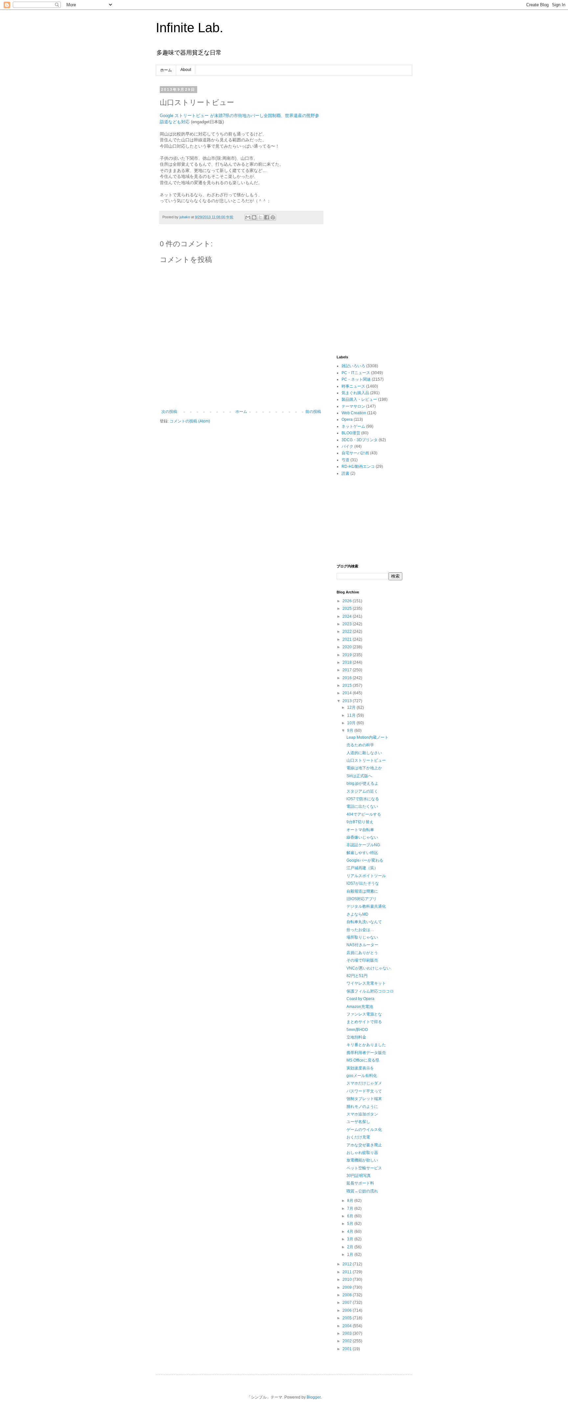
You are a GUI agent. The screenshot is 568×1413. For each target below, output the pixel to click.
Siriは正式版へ (359, 776)
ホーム (166, 70)
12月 (352, 707)
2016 (348, 678)
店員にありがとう (362, 952)
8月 (350, 1200)
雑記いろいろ (353, 366)
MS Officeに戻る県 (362, 1060)
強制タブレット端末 (364, 1098)
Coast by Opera (360, 998)
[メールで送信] (248, 217)
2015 (348, 685)
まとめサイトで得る (364, 1021)
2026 (348, 601)
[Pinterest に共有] (273, 217)
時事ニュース (353, 386)
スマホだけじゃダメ (364, 1083)
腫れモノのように (362, 1106)
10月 (352, 723)
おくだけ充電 (358, 1137)
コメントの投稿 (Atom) (190, 421)
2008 (348, 1295)
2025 (348, 608)
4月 (350, 1231)
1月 (350, 1254)
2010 (348, 1279)
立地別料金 (356, 1037)
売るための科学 (360, 745)
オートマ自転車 (360, 829)
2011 (348, 1272)
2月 (350, 1247)
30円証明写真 (358, 1175)
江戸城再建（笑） (362, 868)
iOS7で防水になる (362, 799)
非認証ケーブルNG (363, 845)
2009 (348, 1287)
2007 (348, 1302)
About (185, 69)
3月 (350, 1239)
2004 (348, 1326)
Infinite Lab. (189, 27)
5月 (350, 1223)
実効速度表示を (360, 1068)
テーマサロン (353, 406)
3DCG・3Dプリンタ (360, 440)
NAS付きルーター (362, 945)
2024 (348, 616)
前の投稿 (313, 411)
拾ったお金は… (360, 929)
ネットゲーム (353, 426)
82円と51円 (356, 975)
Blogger (313, 1397)
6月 (350, 1216)
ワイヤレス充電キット (366, 983)
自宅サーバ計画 (355, 453)
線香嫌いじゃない (362, 837)
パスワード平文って (364, 1091)
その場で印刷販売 (362, 960)
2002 (348, 1341)
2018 (348, 662)
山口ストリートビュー (366, 760)
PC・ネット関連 (356, 379)
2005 (348, 1318)
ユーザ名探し (358, 1121)
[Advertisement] (369, 186)
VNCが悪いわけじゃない (368, 968)
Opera (347, 419)
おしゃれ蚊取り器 (362, 1152)
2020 (348, 647)
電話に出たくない (362, 806)
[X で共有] (260, 217)
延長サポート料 (360, 1183)
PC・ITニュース (356, 373)
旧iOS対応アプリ (361, 899)
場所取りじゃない (362, 937)
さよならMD (357, 914)
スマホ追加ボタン (362, 1114)
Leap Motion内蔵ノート (367, 737)
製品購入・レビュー (359, 399)
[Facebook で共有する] (266, 217)
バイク (347, 446)
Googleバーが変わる (364, 860)
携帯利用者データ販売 (366, 1052)
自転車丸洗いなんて (364, 922)
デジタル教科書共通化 (366, 906)
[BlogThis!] (254, 217)
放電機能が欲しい (362, 1160)
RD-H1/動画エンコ (358, 466)
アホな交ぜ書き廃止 (364, 1145)
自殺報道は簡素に (362, 891)
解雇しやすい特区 (362, 852)
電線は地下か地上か (364, 768)
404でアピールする (363, 814)
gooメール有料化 (361, 1075)
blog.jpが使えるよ (362, 783)
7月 (350, 1208)
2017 (348, 670)
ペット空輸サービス (364, 1168)
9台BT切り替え (359, 822)
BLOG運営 (351, 433)
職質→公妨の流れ (362, 1191)
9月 (350, 730)
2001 (348, 1349)
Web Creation (354, 413)
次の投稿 (169, 411)
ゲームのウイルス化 (364, 1129)
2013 (348, 701)
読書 (345, 473)
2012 (348, 1264)
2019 (348, 655)
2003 (348, 1333)
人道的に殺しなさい (364, 753)
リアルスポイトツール (366, 876)
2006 (348, 1310)
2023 (348, 624)
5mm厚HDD (357, 1029)
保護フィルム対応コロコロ (370, 991)
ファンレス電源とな (364, 1014)
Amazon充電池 (359, 1006)
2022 (348, 631)
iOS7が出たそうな (362, 883)
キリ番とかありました (366, 1044)
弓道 (345, 460)
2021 (348, 639)
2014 (348, 693)
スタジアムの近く (362, 791)
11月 (352, 715)
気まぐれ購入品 (355, 393)
